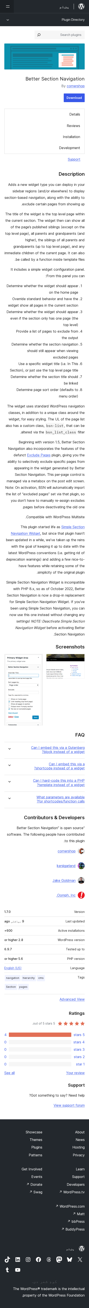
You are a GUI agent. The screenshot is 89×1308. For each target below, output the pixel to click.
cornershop (76, 86)
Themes (36, 1139)
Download (74, 98)
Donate (34, 1184)
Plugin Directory (73, 19)
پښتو (70, 1249)
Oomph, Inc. (66, 895)
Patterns (35, 1155)
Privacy (79, 1155)
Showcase (34, 1132)
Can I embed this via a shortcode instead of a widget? (59, 766)
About (80, 1132)
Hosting (78, 1147)
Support (74, 159)
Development (69, 148)
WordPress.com (70, 1206)
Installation (71, 137)
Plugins (36, 1147)
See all (9, 1073)
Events (36, 1176)
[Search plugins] (39, 35)
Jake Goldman (64, 880)
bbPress (76, 1221)
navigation (12, 978)
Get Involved (32, 1169)
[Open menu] (7, 6)
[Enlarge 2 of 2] (37, 660)
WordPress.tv (72, 1192)
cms (41, 978)
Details (74, 114)
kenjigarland (66, 866)
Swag (35, 1192)
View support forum (69, 1105)
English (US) (13, 968)
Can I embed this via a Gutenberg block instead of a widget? (58, 750)
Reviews (73, 126)
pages (23, 986)
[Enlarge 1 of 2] (79, 660)
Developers (76, 1184)
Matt (79, 1214)
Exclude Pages (39, 455)
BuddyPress (73, 1229)
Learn (80, 1169)
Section (11, 986)
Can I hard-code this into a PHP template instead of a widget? (59, 783)
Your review (75, 1073)
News (80, 1139)
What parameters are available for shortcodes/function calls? (61, 799)
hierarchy (29, 978)
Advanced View (72, 999)
